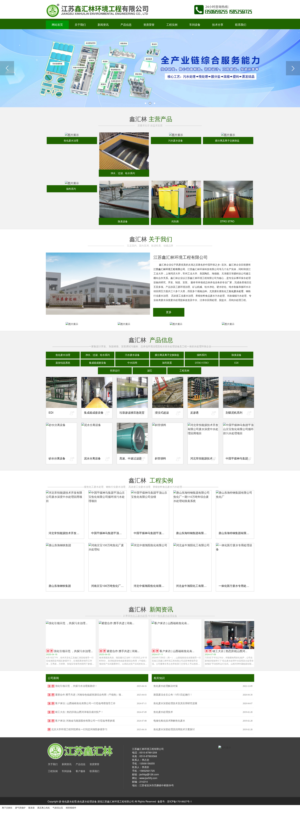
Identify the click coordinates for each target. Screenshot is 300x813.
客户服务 (80, 771)
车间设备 (194, 24)
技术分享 (217, 24)
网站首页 (57, 24)
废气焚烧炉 (20, 807)
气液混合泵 (58, 807)
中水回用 (132, 363)
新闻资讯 (103, 24)
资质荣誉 (149, 24)
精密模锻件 (71, 807)
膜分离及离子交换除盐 (167, 355)
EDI (236, 363)
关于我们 (80, 24)
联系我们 (240, 24)
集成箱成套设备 (97, 363)
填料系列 (202, 355)
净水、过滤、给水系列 (97, 355)
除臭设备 (236, 355)
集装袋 (31, 807)
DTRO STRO (202, 363)
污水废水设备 (132, 355)
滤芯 (149, 370)
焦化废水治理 (63, 355)
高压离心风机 (43, 807)
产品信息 (126, 24)
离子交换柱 (7, 807)
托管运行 (115, 370)
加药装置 (167, 363)
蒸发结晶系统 (63, 363)
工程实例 (171, 24)
